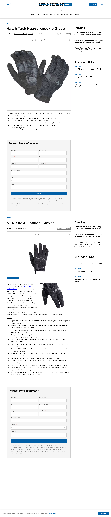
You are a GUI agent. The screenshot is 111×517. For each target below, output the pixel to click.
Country (14, 177)
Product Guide (35, 14)
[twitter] (38, 40)
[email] (44, 40)
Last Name (43, 150)
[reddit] (41, 40)
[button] (8, 4)
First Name (14, 150)
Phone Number (44, 157)
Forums (45, 14)
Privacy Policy (53, 513)
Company (13, 163)
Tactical (77, 14)
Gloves (9, 217)
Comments (14, 184)
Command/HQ (54, 14)
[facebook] (32, 40)
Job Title (42, 163)
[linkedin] (35, 40)
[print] (70, 40)
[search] (11, 4)
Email (13, 157)
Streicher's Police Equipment (23, 34)
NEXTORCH (18, 228)
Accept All (103, 513)
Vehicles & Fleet (66, 14)
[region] (55, 513)
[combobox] (39, 180)
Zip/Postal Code (16, 170)
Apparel (9, 23)
